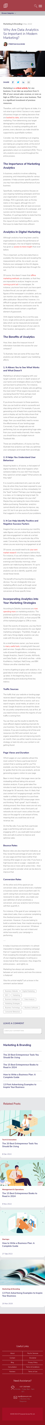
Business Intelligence (12, 999)
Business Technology (12, 1007)
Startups (6, 28)
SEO (6, 995)
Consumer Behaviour (12, 1012)
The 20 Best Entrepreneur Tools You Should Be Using (21, 1056)
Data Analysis (29, 999)
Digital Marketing (28, 991)
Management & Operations (12, 33)
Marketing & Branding (10, 24)
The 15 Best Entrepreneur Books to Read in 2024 (20, 1066)
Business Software (31, 1007)
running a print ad (10, 284)
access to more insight (23, 247)
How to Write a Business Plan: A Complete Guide (19, 1076)
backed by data (12, 117)
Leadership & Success (10, 43)
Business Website (11, 991)
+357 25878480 (24, 1387)
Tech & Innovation (9, 38)
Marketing (16, 995)
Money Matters (8, 19)
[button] (13, 82)
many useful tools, (12, 646)
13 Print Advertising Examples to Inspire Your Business (19, 1086)
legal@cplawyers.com (25, 1396)
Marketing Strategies (12, 1003)
